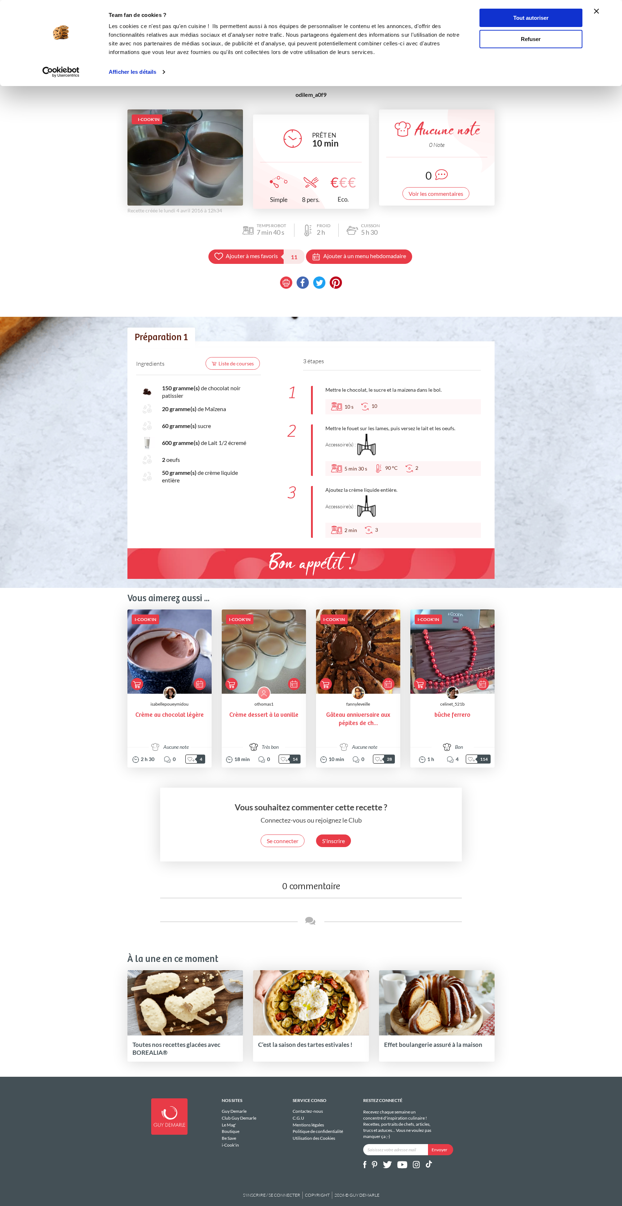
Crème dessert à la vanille (263, 715)
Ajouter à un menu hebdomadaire (364, 255)
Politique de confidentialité (318, 1131)
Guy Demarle (234, 1111)
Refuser (531, 39)
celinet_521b (452, 704)
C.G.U (298, 1118)
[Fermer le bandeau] (596, 11)
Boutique (230, 1131)
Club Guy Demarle (239, 1118)
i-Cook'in (230, 1145)
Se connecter (282, 840)
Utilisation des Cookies (314, 1138)
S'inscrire (333, 840)
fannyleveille (358, 704)
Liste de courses (236, 363)
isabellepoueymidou (169, 704)
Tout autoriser (531, 18)
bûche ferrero (452, 715)
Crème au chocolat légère (169, 715)
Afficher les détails (132, 72)
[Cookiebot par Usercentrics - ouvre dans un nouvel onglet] (61, 72)
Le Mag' (229, 1125)
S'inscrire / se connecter (271, 1195)
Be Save (229, 1138)
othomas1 (264, 704)
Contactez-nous (308, 1111)
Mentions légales (308, 1125)
